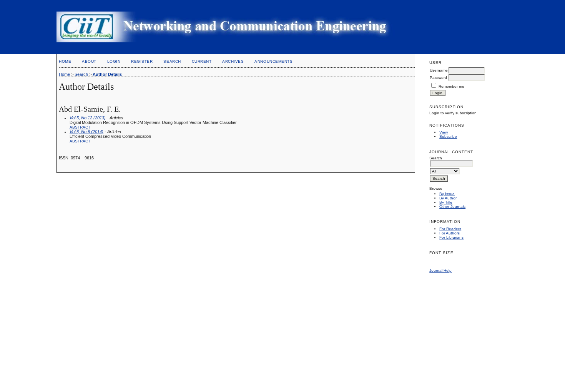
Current (202, 61)
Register (142, 61)
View (443, 132)
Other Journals (452, 206)
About (89, 61)
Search (172, 61)
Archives (233, 61)
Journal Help (440, 270)
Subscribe (448, 136)
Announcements (273, 61)
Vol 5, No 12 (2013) (88, 117)
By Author (448, 198)
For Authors (449, 233)
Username (439, 70)
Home (65, 61)
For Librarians (451, 237)
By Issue (447, 194)
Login (114, 61)
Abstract (80, 127)
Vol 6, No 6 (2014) (86, 131)
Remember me (451, 86)
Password (438, 77)
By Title (445, 202)
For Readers (450, 229)
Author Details (107, 74)
